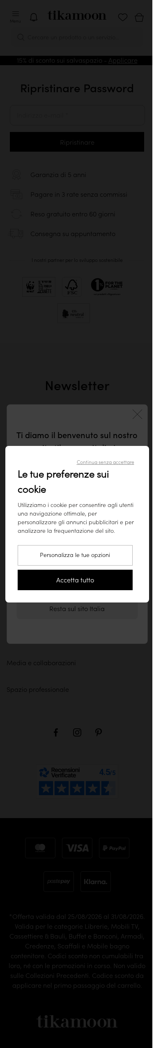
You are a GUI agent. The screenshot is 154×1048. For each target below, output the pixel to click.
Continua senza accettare (105, 462)
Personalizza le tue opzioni (75, 555)
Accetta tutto (75, 580)
